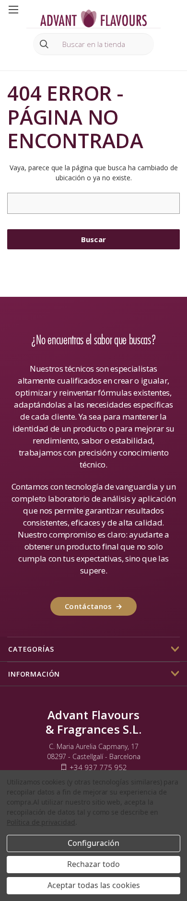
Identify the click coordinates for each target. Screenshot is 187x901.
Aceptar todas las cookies (93, 885)
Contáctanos (93, 606)
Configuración (93, 843)
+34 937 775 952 (98, 767)
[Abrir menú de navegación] (13, 9)
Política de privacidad (41, 822)
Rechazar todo (93, 864)
